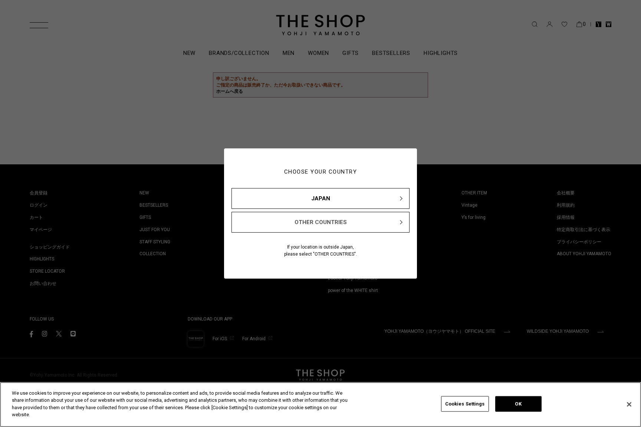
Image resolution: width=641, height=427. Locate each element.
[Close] (629, 404)
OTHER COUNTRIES (321, 222)
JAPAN (320, 198)
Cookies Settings (465, 404)
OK (518, 404)
